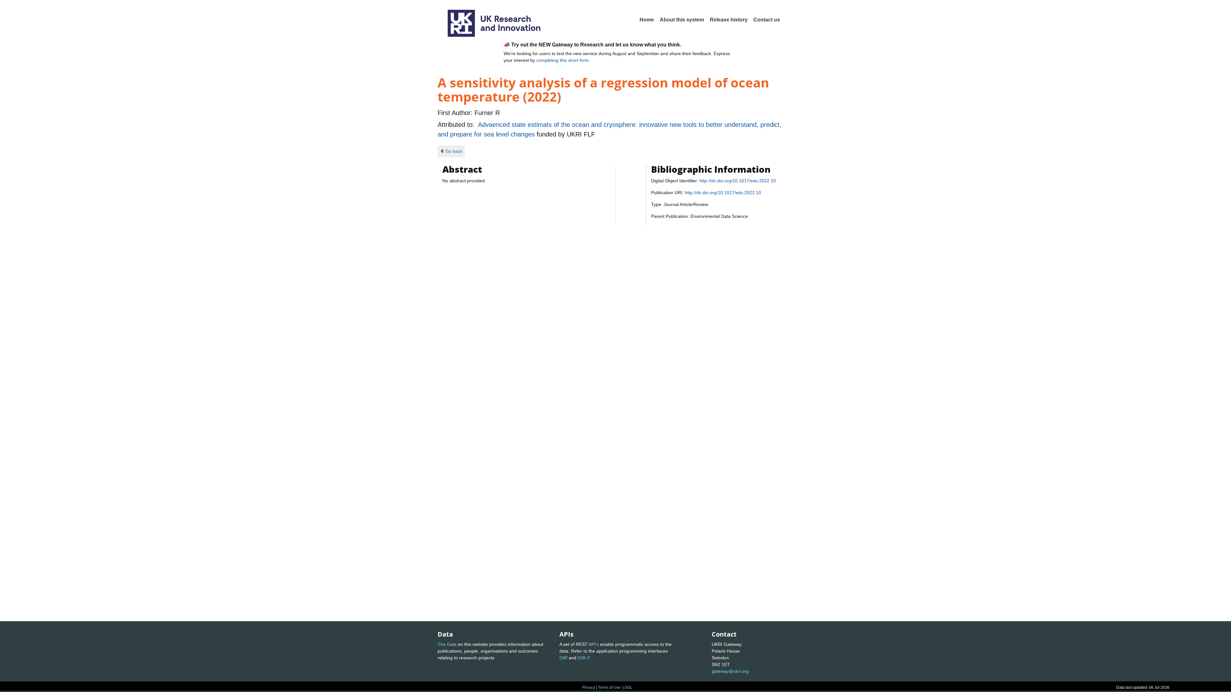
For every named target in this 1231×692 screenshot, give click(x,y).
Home (647, 19)
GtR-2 (584, 657)
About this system (682, 19)
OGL (628, 687)
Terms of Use (609, 687)
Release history (729, 19)
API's (594, 644)
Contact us (766, 19)
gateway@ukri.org (730, 671)
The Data (447, 644)
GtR (563, 657)
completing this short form (562, 60)
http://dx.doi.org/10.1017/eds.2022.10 (737, 180)
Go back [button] (453, 151)
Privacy (588, 687)
